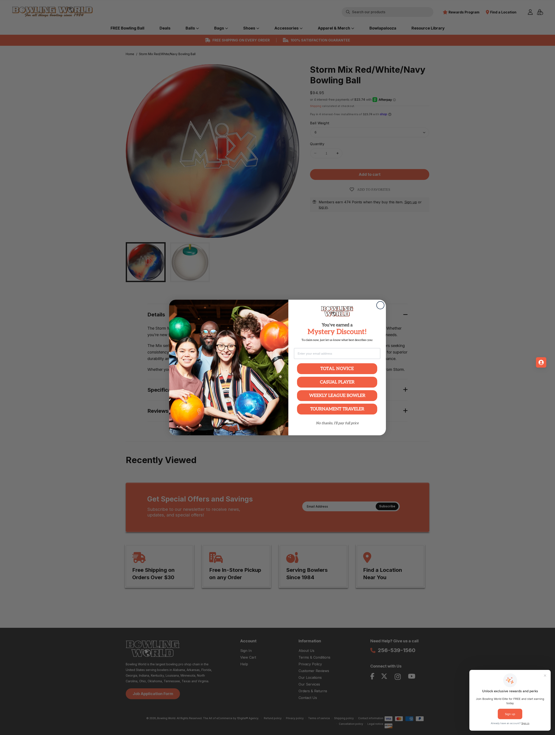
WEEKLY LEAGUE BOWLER (337, 395)
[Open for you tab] (541, 362)
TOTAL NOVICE (337, 368)
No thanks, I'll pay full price (337, 423)
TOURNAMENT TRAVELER (337, 409)
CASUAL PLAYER (337, 382)
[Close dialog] (380, 305)
